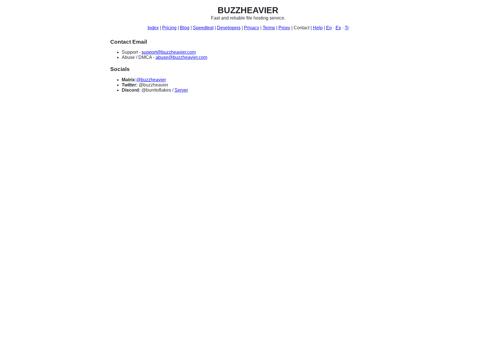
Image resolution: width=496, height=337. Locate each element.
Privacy (251, 27)
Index (153, 27)
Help (318, 27)
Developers (229, 27)
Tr (347, 27)
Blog (184, 27)
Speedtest (203, 27)
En (329, 27)
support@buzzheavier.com (169, 52)
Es (338, 27)
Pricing (169, 27)
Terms (269, 27)
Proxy (284, 27)
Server (181, 90)
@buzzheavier (151, 79)
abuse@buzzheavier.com (181, 57)
